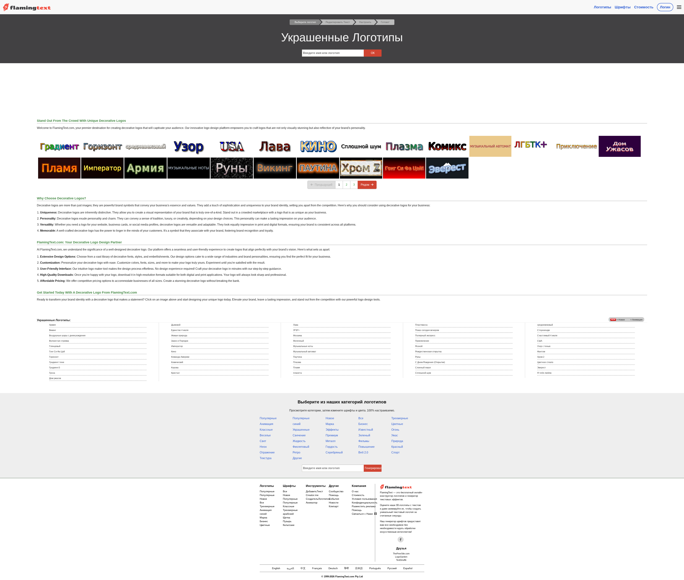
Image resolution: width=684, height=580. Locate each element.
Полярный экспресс (425, 335)
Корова (174, 367)
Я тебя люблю (544, 373)
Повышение (366, 446)
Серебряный (334, 452)
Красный (397, 446)
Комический (177, 362)
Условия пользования (364, 498)
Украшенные (301, 429)
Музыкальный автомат (304, 351)
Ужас (394, 435)
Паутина (297, 357)
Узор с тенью (543, 346)
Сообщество (336, 491)
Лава (295, 325)
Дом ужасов (55, 378)
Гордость (332, 446)
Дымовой (175, 325)
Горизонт (54, 357)
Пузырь (287, 521)
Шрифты (623, 7)
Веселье (265, 435)
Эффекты (332, 429)
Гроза (52, 373)
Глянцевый (54, 346)
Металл (330, 441)
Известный (365, 429)
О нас (355, 491)
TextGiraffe (401, 560)
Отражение (267, 452)
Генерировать (373, 468)
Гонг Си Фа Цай (57, 351)
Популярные (268, 418)
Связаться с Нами (362, 513)
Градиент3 (54, 367)
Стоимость (643, 7)
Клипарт (333, 506)
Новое (330, 418)
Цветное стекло (545, 362)
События (334, 498)
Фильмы (363, 441)
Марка (330, 423)
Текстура (265, 458)
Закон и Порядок (179, 341)
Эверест (541, 367)
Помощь (334, 495)
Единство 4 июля (179, 330)
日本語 (359, 568)
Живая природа (179, 335)
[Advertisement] (342, 90)
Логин (665, 7)
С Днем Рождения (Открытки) (430, 362)
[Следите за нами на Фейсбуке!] (401, 540)
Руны (418, 357)
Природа (397, 441)
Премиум (332, 435)
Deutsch (333, 568)
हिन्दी (346, 568)
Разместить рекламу (364, 506)
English (276, 568)
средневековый (545, 325)
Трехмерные (399, 418)
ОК (373, 52)
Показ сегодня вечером (427, 330)
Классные (266, 429)
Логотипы (602, 7)
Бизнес (363, 423)
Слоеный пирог (423, 367)
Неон (263, 446)
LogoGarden (401, 557)
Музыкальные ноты (303, 346)
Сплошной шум (423, 373)
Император (177, 346)
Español (407, 568)
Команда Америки (180, 357)
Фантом (541, 351)
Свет (263, 441)
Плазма (297, 362)
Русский (392, 568)
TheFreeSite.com (401, 553)
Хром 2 (540, 357)
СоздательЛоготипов (318, 498)
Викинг (52, 330)
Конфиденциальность (364, 502)
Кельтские (288, 525)
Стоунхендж (543, 330)
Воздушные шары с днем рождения (67, 335)
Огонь (395, 429)
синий (296, 423)
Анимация (266, 423)
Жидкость (299, 441)
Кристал (175, 373)
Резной (419, 346)
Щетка (286, 517)
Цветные (397, 423)
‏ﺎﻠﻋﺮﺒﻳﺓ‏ (290, 568)
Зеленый (364, 435)
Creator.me (312, 495)
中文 (302, 568)
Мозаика (297, 335)
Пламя (296, 367)
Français (317, 568)
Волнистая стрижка (59, 341)
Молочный (298, 341)
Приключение (422, 341)
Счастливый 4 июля (547, 335)
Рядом (365, 184)
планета (297, 373)
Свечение (299, 435)
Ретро (296, 452)
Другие (297, 458)
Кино (173, 351)
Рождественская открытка (428, 351)
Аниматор (311, 502)
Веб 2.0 (363, 452)
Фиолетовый (301, 446)
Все (360, 418)
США (539, 341)
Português (375, 568)
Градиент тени (56, 362)
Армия (52, 325)
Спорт (395, 452)
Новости (333, 502)
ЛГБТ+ (296, 330)
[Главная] (27, 7)
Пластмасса (421, 325)
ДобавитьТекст (314, 491)
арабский (288, 513)
